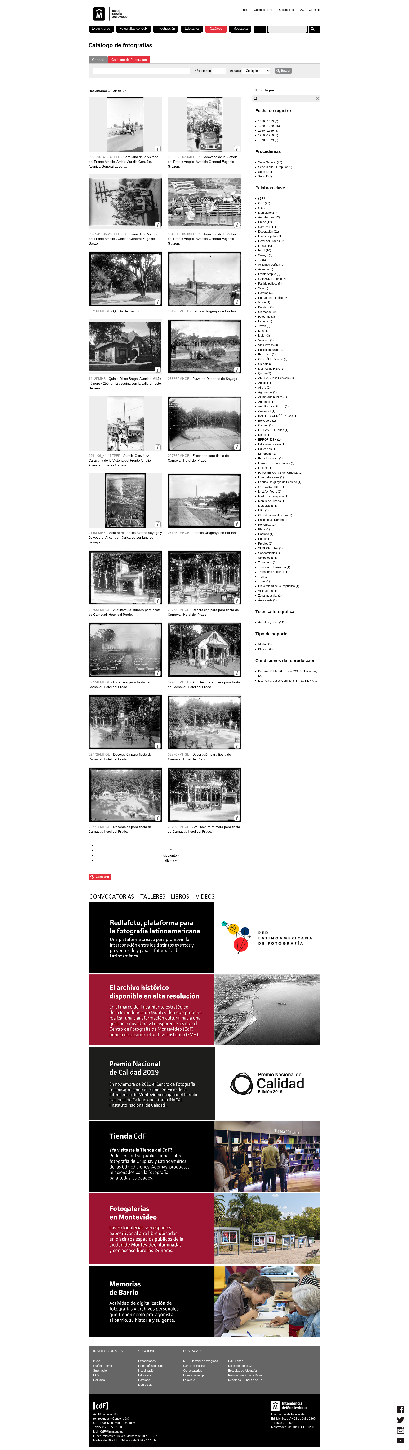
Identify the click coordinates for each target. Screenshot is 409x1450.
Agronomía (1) (267, 392)
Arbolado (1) (266, 401)
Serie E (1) (265, 176)
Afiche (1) (264, 387)
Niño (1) (263, 510)
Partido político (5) (270, 283)
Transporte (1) (267, 562)
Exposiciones (101, 28)
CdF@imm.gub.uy (111, 1431)
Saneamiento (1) (269, 553)
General (98, 59)
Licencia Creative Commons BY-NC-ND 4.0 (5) (288, 680)
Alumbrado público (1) (272, 397)
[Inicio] (151, 23)
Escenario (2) (267, 354)
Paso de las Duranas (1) (273, 520)
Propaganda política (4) (273, 297)
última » (171, 860)
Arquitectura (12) (269, 217)
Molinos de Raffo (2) (271, 368)
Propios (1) (265, 543)
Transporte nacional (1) (273, 572)
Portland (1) (265, 534)
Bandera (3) (266, 307)
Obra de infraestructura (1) (275, 515)
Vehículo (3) (266, 340)
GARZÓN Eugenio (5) (272, 279)
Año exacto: (203, 71)
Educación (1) (267, 449)
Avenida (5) (265, 269)
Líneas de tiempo (194, 1375)
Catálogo (216, 28)
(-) (317, 98)
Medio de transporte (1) (273, 496)
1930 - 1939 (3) (268, 130)
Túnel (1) (264, 581)
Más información (158, 148)
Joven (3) (264, 326)
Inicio (245, 10)
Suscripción (286, 10)
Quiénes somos (264, 10)
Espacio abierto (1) (270, 458)
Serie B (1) (265, 171)
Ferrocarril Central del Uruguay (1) (280, 472)
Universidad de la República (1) (278, 586)
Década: (236, 71)
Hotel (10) (264, 250)
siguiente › (171, 855)
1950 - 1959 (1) (268, 135)
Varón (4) (264, 302)
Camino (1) (265, 425)
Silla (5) (263, 288)
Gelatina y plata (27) (271, 622)
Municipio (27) (267, 212)
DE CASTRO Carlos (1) (273, 430)
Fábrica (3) (265, 321)
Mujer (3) (264, 335)
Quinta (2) (264, 373)
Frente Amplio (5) (269, 274)
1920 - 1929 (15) (269, 126)
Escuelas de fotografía (242, 1370)
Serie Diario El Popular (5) (275, 167)
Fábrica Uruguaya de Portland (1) (279, 482)
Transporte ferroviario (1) (274, 567)
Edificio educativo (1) (271, 444)
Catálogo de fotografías (129, 59)
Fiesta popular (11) (270, 236)
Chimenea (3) (267, 312)
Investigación (166, 28)
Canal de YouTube (195, 1366)
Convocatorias (192, 1370)
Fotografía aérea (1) (271, 477)
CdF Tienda (235, 1361)
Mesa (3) (264, 331)
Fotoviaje (189, 1380)
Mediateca (240, 28)
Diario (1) (264, 435)
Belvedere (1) (267, 420)
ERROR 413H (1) (269, 439)
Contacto (314, 10)
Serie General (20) (270, 162)
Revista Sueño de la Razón (245, 1375)
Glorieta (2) (265, 364)
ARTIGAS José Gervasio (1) (276, 378)
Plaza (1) (264, 529)
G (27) (262, 208)
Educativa (192, 28)
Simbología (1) (267, 557)
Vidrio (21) (265, 644)
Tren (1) (263, 576)
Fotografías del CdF (133, 28)
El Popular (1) (267, 453)
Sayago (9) (265, 255)
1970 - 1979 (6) (268, 140)
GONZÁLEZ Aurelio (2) (272, 359)
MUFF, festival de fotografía (200, 1361)
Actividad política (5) (271, 264)
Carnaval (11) (267, 227)
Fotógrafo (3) (266, 316)
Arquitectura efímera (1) (273, 406)
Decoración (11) (268, 231)
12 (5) (262, 260)
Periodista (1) (267, 524)
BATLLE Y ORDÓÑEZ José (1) (277, 416)
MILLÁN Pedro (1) (269, 491)
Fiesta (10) (265, 245)
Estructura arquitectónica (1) (276, 463)
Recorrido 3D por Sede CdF (246, 1380)
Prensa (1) (265, 539)
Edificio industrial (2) (271, 349)
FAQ (301, 10)
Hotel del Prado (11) (271, 241)
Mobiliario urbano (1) (271, 501)
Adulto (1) (264, 383)
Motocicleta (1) (267, 505)
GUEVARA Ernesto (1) (272, 487)
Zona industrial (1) (270, 595)
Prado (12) (265, 222)
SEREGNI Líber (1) (270, 548)
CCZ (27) (264, 203)
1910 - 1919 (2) (268, 121)
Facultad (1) (266, 468)
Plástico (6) (265, 649)
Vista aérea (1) (267, 591)
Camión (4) (265, 293)
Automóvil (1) (266, 411)
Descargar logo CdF (241, 1366)
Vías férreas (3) (268, 345)
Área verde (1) (267, 600)
